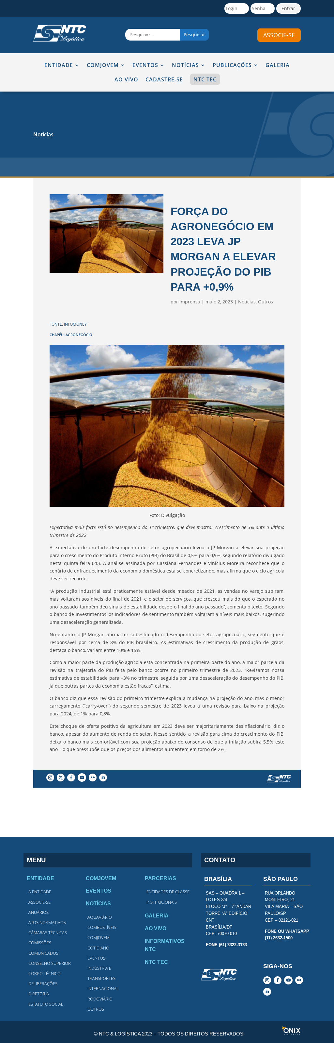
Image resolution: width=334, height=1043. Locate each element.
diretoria (38, 994)
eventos (96, 958)
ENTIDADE (58, 65)
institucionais (161, 902)
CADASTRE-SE (164, 80)
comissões (39, 943)
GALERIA (278, 65)
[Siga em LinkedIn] (103, 777)
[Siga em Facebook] (71, 777)
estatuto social (45, 1004)
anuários (38, 912)
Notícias (43, 134)
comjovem (98, 937)
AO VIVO (126, 80)
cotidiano (98, 948)
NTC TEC (205, 79)
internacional (103, 988)
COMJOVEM (103, 65)
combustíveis (101, 927)
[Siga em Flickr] (93, 777)
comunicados (43, 953)
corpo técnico (44, 973)
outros (95, 1009)
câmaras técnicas (47, 932)
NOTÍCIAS (185, 65)
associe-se (279, 35)
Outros (265, 302)
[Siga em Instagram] (50, 777)
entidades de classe (168, 892)
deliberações (42, 983)
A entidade (39, 892)
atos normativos (47, 922)
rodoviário (100, 999)
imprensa (189, 302)
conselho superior (49, 963)
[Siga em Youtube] (82, 777)
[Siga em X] (61, 777)
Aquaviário (99, 917)
